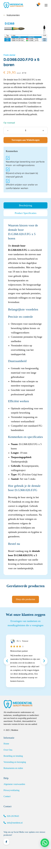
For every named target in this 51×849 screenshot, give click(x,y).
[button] (45, 843)
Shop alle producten (25, 599)
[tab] (25, 205)
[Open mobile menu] (46, 5)
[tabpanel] (25, 397)
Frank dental (9, 55)
